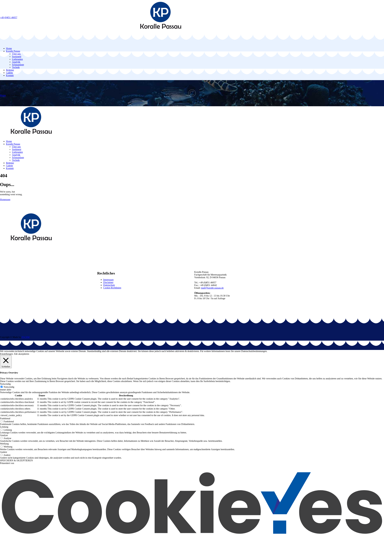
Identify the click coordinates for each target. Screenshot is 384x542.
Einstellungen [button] (6, 354)
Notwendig (9, 387)
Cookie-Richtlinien (112, 287)
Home (3, 95)
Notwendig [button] (5, 384)
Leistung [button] (4, 427)
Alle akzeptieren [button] (21, 354)
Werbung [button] (4, 443)
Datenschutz (109, 285)
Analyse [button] (4, 435)
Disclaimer (108, 282)
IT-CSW (26, 337)
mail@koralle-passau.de (212, 288)
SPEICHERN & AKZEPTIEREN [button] (16, 460)
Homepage (5, 199)
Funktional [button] (5, 418)
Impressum (108, 279)
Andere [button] (3, 452)
